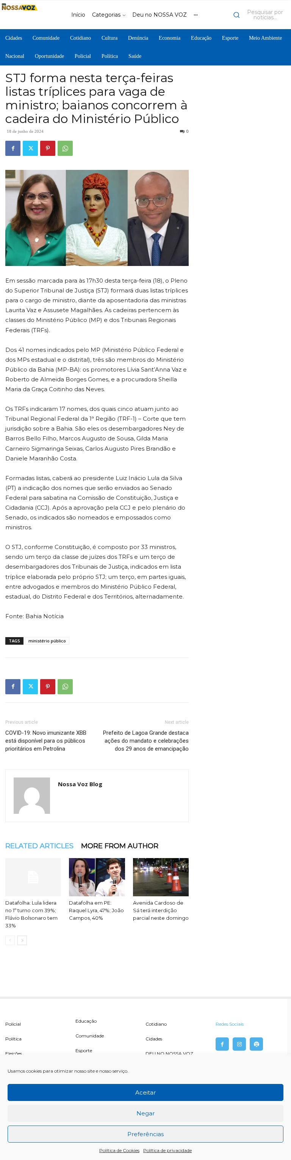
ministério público (47, 641)
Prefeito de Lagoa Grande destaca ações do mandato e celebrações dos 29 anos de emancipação (146, 740)
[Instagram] (239, 1044)
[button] (260, 15)
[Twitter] (30, 148)
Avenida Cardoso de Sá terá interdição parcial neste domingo (161, 910)
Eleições (13, 1053)
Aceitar (145, 1092)
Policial (13, 1024)
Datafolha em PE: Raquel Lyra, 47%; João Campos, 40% (96, 910)
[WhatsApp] (65, 148)
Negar (145, 1113)
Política (13, 1039)
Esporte (83, 1050)
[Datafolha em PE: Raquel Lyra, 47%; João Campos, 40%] (97, 877)
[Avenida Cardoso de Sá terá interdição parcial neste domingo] (161, 877)
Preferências (145, 1134)
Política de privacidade (167, 1150)
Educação (86, 1021)
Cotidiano (156, 1024)
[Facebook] (12, 148)
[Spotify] (256, 1044)
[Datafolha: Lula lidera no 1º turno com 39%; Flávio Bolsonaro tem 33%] (33, 877)
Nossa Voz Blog (80, 784)
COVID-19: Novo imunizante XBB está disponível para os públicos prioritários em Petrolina (45, 740)
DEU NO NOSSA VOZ (169, 1053)
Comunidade (89, 1036)
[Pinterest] (47, 148)
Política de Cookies (119, 1150)
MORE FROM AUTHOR (119, 846)
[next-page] (22, 940)
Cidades (154, 1039)
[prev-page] (10, 940)
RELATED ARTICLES (39, 846)
